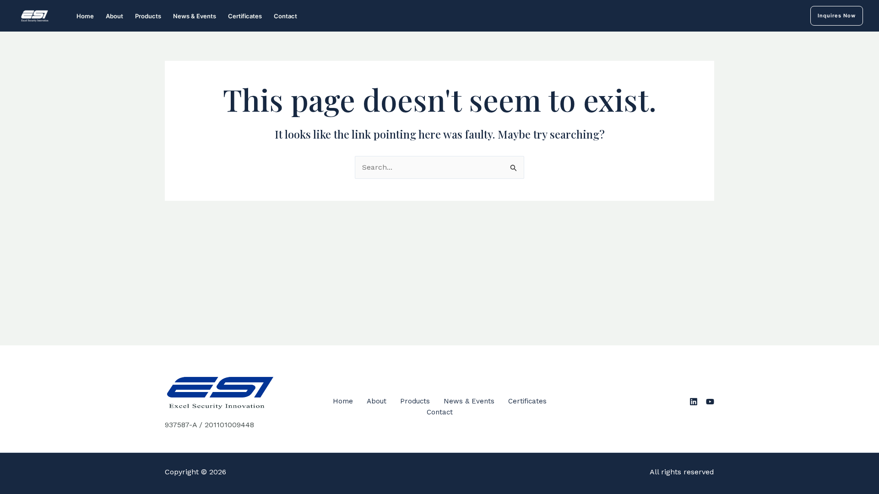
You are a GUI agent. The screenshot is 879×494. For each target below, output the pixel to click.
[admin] (693, 401)
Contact (285, 16)
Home (85, 16)
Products (148, 16)
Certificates (245, 16)
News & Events (194, 16)
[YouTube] (710, 401)
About (114, 16)
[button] (836, 16)
